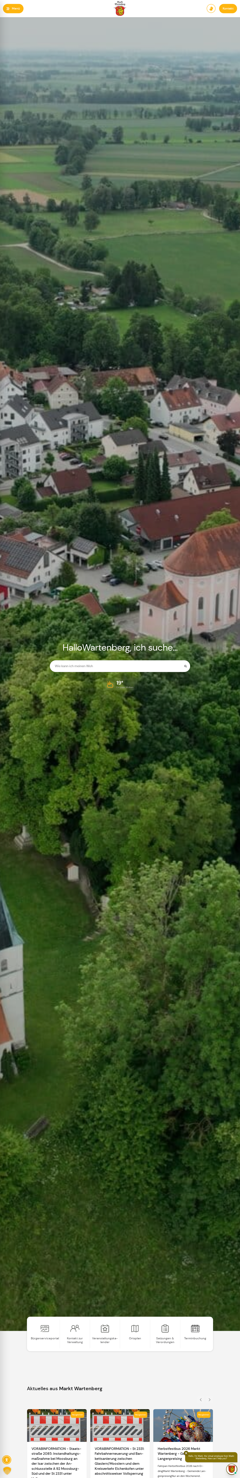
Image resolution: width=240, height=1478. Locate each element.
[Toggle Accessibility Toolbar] (6, 1460)
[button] (13, 8)
